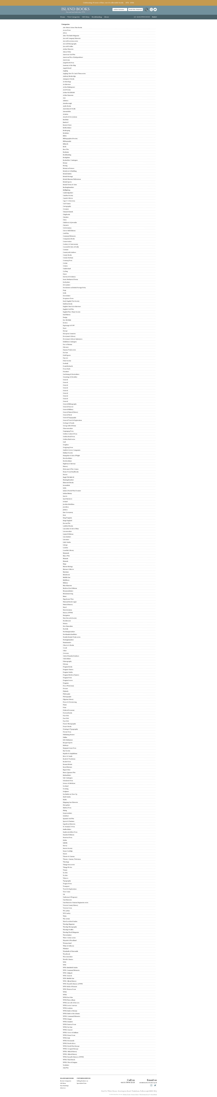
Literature (66, 539)
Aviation (65, 114)
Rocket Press (67, 761)
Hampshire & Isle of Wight (71, 455)
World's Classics (68, 959)
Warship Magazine (69, 924)
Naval (64, 607)
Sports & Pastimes (68, 821)
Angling (65, 71)
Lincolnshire (67, 537)
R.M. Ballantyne (68, 740)
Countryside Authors (69, 252)
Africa (65, 33)
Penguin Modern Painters (71, 675)
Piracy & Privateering (70, 702)
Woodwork (66, 954)
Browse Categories (65, 1081)
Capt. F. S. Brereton (69, 201)
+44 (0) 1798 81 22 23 (127, 1082)
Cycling (65, 271)
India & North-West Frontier (72, 491)
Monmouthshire (68, 591)
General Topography (69, 417)
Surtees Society (67, 848)
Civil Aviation (67, 228)
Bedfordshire (67, 128)
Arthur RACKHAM (69, 92)
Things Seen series (69, 864)
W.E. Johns (66, 910)
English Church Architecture (72, 306)
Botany (65, 163)
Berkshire (66, 133)
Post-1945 (66, 715)
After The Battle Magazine (71, 35)
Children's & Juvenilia (70, 222)
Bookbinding (97, 17)
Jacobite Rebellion (68, 504)
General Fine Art (68, 407)
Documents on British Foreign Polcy (74, 287)
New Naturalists (68, 626)
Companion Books (69, 239)
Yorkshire (66, 1065)
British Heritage (68, 176)
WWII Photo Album (69, 1000)
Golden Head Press (69, 436)
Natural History (68, 604)
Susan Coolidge (68, 851)
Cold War (66, 233)
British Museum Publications (72, 179)
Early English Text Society (71, 301)
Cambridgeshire (68, 193)
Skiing (65, 810)
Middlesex (66, 580)
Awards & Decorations (70, 117)
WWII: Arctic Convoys (70, 1005)
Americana (66, 60)
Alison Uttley (67, 52)
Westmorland (67, 943)
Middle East (66, 577)
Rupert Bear (66, 770)
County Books (67, 255)
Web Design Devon (144, 1094)
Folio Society (67, 361)
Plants (65, 705)
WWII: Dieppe (67, 1019)
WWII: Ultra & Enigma (70, 1062)
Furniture (66, 371)
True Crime (66, 892)
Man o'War (66, 556)
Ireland (65, 501)
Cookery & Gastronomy (70, 244)
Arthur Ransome (68, 95)
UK (64, 894)
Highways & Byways (69, 463)
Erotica (65, 323)
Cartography (67, 206)
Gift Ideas (85, 17)
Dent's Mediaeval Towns (70, 279)
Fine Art (65, 358)
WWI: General (67, 975)
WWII (65, 992)
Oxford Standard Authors (71, 656)
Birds (64, 146)
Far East (65, 352)
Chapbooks (66, 214)
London (65, 547)
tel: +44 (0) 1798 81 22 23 (142, 17)
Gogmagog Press (68, 431)
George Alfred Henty (69, 426)
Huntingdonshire (68, 480)
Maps (64, 564)
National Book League (70, 602)
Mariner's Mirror (68, 569)
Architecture (67, 84)
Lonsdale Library (68, 550)
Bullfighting (66, 190)
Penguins (66, 683)
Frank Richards (68, 366)
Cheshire (66, 217)
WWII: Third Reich (69, 1059)
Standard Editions (68, 835)
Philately (65, 691)
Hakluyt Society (68, 453)
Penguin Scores (68, 680)
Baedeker (66, 119)
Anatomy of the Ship (69, 65)
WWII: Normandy (68, 1040)
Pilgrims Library (68, 699)
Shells (65, 799)
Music (65, 596)
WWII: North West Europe (71, 1046)
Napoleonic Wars (68, 599)
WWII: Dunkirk (68, 1022)
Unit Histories (67, 900)
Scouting (65, 789)
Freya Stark (66, 369)
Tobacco (65, 878)
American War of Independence (73, 57)
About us (63, 1088)
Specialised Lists (81, 1083)
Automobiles (67, 111)
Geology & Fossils (68, 423)
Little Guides (67, 542)
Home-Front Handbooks (71, 472)
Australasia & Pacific (69, 109)
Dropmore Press (68, 298)
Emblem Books (67, 304)
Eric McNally (67, 320)
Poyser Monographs (69, 724)
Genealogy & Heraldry (70, 377)
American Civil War (69, 54)
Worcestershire (68, 957)
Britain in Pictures (68, 168)
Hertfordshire (67, 461)
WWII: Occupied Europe (70, 1049)
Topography (67, 881)
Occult (65, 648)
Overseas (66, 653)
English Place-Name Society (71, 312)
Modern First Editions (70, 588)
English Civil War (68, 309)
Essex (64, 328)
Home (62, 17)
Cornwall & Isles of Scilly (71, 247)
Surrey (65, 845)
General (65, 379)
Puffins (65, 737)
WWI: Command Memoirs (71, 970)
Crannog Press (67, 260)
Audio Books (67, 106)
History (65, 466)
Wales (65, 916)
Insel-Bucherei (67, 499)
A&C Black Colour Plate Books (72, 27)
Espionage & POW (69, 325)
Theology (66, 862)
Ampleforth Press (68, 62)
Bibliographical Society (70, 138)
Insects (65, 496)
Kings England (67, 520)
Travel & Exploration (69, 889)
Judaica (65, 509)
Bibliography (67, 141)
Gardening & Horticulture (71, 374)
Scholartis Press (68, 780)
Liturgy (65, 545)
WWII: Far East (67, 1027)
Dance (65, 274)
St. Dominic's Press (69, 826)
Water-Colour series (69, 938)
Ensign (65, 317)
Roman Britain (67, 764)
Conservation (67, 241)
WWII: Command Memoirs (71, 1016)
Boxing (65, 165)
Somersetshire (67, 813)
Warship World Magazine (71, 932)
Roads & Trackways (69, 759)
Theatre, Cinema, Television (72, 859)
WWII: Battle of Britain (70, 1011)
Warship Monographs (70, 927)
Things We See (67, 867)
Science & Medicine (69, 783)
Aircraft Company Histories (72, 38)
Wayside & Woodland (69, 940)
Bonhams (66, 152)
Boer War (66, 149)
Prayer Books (67, 726)
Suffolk (65, 843)
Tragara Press (67, 883)
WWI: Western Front (69, 989)
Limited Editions (68, 534)
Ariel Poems (67, 90)
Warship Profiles (68, 929)
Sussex (65, 854)
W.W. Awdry (66, 913)
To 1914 (65, 873)
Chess (65, 220)
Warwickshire (67, 935)
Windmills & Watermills (70, 951)
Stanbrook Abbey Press (70, 832)
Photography (67, 696)
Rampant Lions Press (69, 748)
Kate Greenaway (68, 512)
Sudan (65, 840)
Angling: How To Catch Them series (74, 73)
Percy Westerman (68, 686)
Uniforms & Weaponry (70, 897)
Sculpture (66, 791)
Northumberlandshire (70, 634)
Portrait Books (67, 713)
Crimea (65, 266)
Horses (65, 474)
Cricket (65, 263)
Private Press (67, 732)
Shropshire (66, 805)
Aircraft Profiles (68, 46)
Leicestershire (67, 531)
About (106, 17)
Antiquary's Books (68, 79)
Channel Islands (68, 212)
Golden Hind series (69, 439)
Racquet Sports (67, 742)
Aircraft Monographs (69, 44)
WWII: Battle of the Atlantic (71, 1013)
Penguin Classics (68, 669)
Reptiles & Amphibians (70, 753)
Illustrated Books (68, 482)
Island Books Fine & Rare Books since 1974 (75, 10)
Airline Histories (68, 49)
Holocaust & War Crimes (70, 469)
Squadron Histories (69, 824)
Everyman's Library (69, 336)
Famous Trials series (69, 350)
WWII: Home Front (69, 1035)
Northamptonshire (69, 631)
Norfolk (65, 629)
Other (65, 650)
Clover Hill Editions (69, 230)
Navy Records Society (70, 618)
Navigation (66, 615)
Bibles (65, 136)
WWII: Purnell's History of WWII (73, 1057)
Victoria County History (70, 905)
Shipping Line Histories (70, 802)
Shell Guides (67, 797)
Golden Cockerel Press (70, 434)
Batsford (65, 122)
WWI (64, 962)
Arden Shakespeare (69, 87)
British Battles (67, 174)
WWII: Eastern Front (69, 1024)
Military (65, 583)
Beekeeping (66, 130)
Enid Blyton (66, 314)
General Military (68, 409)
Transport (66, 886)
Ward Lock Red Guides (70, 921)
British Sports (67, 182)
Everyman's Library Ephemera (72, 339)
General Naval (67, 415)
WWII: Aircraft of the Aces (71, 1003)
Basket (154, 17)
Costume (65, 249)
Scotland (65, 786)
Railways (65, 745)
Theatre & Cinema (69, 856)
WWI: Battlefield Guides (70, 967)
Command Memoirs (69, 236)
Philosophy (66, 694)
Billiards (65, 144)
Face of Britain (67, 344)
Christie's (66, 225)
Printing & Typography (70, 729)
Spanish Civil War (68, 818)
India (64, 488)
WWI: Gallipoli (67, 973)
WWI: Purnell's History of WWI (73, 984)
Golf (64, 442)
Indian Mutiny (67, 493)
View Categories (73, 17)
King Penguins (67, 518)
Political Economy (69, 710)
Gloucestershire (68, 428)
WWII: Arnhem (67, 1008)
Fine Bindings (64, 1085)
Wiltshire (66, 948)
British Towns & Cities (70, 184)
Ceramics (66, 209)
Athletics (65, 100)
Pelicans (65, 664)
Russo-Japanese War (69, 772)
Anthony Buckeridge (69, 76)
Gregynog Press (68, 447)
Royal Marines (67, 767)
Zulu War (66, 1068)
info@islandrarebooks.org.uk (148, 1082)
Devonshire (66, 285)
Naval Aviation (67, 610)
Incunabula (66, 485)
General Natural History (70, 412)
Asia (64, 98)
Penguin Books (67, 667)
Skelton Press (67, 808)
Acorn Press (67, 30)
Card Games (67, 203)
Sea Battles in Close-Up (70, 794)
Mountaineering (68, 593)
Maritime (66, 572)
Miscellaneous (67, 585)
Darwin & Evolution (69, 277)
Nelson (65, 623)
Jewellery (66, 507)
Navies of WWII (68, 612)
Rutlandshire (67, 775)
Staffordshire (67, 829)
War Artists (66, 919)
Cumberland (67, 268)
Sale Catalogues (68, 778)
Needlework (67, 621)
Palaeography (67, 661)
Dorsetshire (66, 296)
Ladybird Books (68, 526)
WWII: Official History (70, 1051)
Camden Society (68, 195)
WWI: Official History (69, 981)
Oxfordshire (67, 658)
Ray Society (66, 751)
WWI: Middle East (68, 978)
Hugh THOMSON (68, 477)
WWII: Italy (66, 1038)
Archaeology (67, 81)
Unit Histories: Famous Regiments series (75, 902)
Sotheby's (66, 816)
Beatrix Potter (67, 125)
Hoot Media (154, 1094)
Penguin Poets (67, 677)
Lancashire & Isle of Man (71, 528)
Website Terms (126, 1094)
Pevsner (65, 688)
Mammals (66, 553)
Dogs (64, 290)
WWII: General (67, 1030)
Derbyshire (66, 282)
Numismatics (67, 642)
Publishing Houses (69, 734)
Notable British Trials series (71, 637)
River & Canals (67, 756)
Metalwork (66, 574)
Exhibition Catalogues (70, 342)
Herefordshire (67, 458)
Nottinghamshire (68, 640)
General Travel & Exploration (72, 420)
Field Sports (67, 355)
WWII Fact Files (68, 997)
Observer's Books (68, 645)
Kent (64, 515)
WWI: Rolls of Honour (70, 986)
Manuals (65, 558)
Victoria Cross (67, 908)
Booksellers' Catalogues (70, 160)
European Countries (69, 333)
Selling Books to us (82, 1081)
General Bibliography (70, 404)
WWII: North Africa (69, 1043)
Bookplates (66, 157)
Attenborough (67, 103)
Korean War (66, 523)
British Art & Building (70, 171)
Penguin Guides (68, 672)
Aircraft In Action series (70, 41)
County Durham (68, 258)
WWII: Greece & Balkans (70, 1032)
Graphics (66, 444)
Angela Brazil (67, 68)
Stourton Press (67, 837)
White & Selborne (68, 946)
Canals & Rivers (68, 198)
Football (65, 363)
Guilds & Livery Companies (71, 450)
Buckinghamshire (68, 187)
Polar (64, 707)
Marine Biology (68, 566)
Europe (65, 331)
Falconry (66, 347)
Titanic (65, 870)
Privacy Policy (134, 1094)
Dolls (64, 293)
